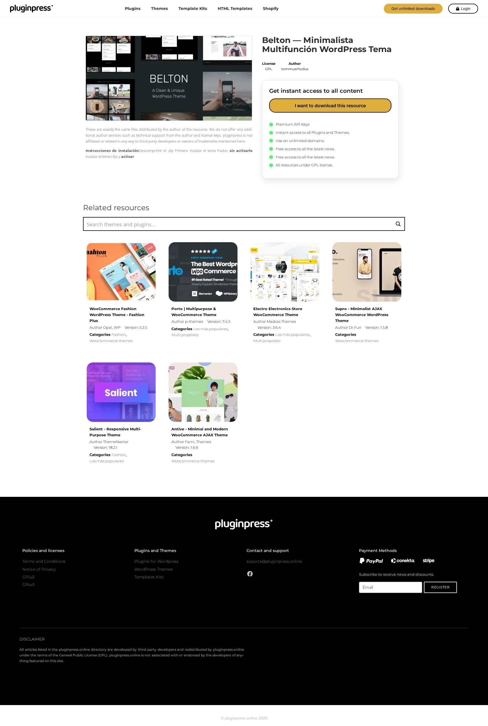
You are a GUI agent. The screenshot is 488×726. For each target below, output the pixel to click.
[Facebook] (250, 573)
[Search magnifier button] (398, 224)
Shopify (270, 8)
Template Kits (192, 8)
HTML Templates (235, 8)
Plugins (132, 8)
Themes (159, 8)
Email (363, 578)
